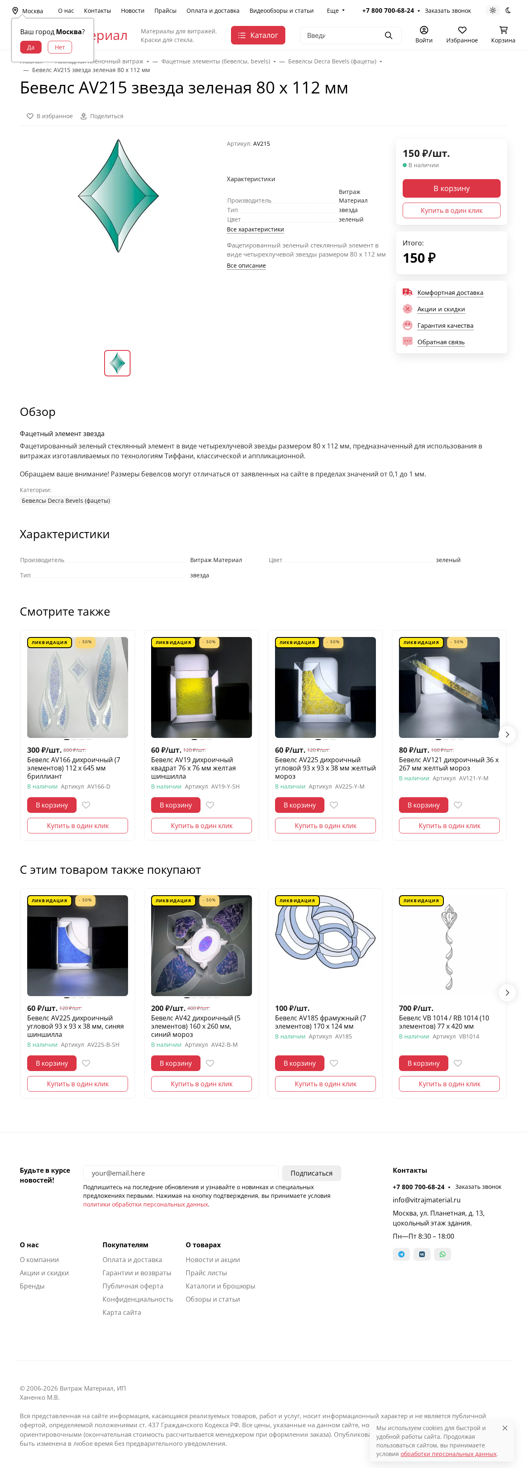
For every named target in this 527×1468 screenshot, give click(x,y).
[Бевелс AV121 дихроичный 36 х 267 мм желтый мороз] (449, 687)
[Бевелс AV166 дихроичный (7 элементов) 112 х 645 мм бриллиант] (77, 687)
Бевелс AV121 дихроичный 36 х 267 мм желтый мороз (449, 764)
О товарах (203, 1245)
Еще (333, 10)
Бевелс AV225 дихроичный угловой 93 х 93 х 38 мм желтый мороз (325, 768)
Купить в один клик (452, 210)
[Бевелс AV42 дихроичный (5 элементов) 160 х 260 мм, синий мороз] (201, 945)
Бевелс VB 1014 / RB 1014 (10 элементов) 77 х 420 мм (444, 1022)
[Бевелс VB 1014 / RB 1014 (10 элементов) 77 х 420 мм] (449, 945)
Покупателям (126, 1245)
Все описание (246, 265)
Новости (133, 10)
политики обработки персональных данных (145, 1204)
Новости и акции (213, 1259)
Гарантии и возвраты (137, 1272)
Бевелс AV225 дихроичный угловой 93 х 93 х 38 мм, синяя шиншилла (75, 1026)
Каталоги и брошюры (220, 1286)
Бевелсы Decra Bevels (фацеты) (66, 500)
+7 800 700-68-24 (388, 10)
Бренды (32, 1286)
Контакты (97, 10)
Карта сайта (122, 1312)
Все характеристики (255, 229)
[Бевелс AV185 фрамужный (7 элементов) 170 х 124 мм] (325, 945)
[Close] (505, 1428)
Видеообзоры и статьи (282, 10)
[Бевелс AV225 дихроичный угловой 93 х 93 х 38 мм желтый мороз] (325, 687)
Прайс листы (206, 1272)
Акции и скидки (44, 1272)
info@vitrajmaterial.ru (427, 1199)
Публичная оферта (133, 1286)
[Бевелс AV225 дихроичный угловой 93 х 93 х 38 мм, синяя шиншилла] (77, 945)
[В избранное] (86, 805)
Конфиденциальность (138, 1299)
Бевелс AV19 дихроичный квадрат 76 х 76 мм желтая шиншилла (193, 768)
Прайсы (165, 10)
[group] (118, 237)
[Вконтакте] (422, 1254)
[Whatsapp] (442, 1254)
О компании (39, 1259)
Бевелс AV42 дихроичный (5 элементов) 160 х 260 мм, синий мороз (195, 1026)
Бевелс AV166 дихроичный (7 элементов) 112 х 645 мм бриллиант (73, 768)
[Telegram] (401, 1254)
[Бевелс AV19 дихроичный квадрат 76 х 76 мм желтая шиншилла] (201, 687)
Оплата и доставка (213, 10)
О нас (66, 10)
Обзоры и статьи (213, 1299)
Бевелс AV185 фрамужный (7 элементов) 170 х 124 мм (320, 1022)
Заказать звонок (448, 10)
